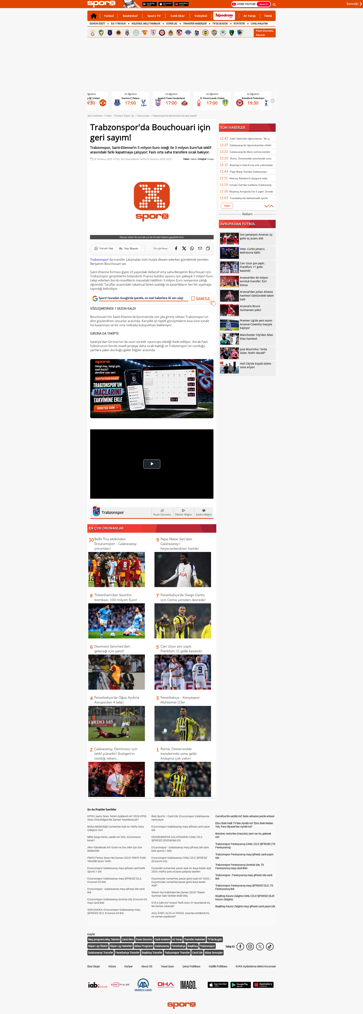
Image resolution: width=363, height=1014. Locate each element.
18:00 (256, 103)
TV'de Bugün (214, 939)
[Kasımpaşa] (188, 32)
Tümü (268, 16)
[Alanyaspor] (171, 32)
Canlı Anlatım (162, 939)
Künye (112, 966)
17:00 (92, 103)
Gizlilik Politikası (218, 966)
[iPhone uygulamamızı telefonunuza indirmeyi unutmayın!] (164, 6)
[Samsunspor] (153, 32)
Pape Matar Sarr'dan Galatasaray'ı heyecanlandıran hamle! (180, 544)
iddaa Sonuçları (214, 952)
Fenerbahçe (178, 946)
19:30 (215, 103)
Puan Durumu (264, 30)
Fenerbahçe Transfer (127, 952)
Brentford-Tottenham (215, 98)
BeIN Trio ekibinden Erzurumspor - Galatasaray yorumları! (115, 544)
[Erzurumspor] (240, 32)
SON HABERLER (232, 128)
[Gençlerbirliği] (118, 32)
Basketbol (130, 16)
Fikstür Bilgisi (183, 514)
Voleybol (201, 16)
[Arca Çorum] (162, 32)
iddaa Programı (143, 946)
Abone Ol (263, 4)
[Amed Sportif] (101, 32)
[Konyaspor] (223, 32)
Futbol (109, 16)
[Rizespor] (136, 32)
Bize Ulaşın (93, 966)
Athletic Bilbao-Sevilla (256, 98)
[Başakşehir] (110, 32)
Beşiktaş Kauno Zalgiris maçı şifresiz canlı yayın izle (245, 906)
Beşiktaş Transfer (152, 952)
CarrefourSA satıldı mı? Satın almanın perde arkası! (245, 816)
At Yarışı (249, 16)
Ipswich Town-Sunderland (133, 98)
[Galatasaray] (92, 32)
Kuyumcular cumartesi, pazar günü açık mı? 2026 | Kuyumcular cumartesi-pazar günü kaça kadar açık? (180, 882)
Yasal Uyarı (167, 966)
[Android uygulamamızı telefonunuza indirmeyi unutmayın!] (148, 6)
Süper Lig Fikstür (98, 946)
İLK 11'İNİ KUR (118, 23)
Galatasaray (162, 946)
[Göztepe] (144, 32)
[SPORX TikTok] (270, 946)
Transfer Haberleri (194, 939)
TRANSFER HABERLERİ (194, 23)
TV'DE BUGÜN (220, 23)
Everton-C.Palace (93, 98)
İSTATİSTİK (239, 23)
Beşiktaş (193, 946)
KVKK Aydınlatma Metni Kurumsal (256, 966)
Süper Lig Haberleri (121, 946)
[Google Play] (240, 987)
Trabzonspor (99, 259)
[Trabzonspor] (197, 32)
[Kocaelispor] (231, 32)
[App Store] (218, 987)
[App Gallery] (263, 987)
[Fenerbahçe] (205, 32)
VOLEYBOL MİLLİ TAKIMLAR (146, 23)
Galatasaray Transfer (100, 952)
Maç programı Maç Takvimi (104, 939)
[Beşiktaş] (127, 32)
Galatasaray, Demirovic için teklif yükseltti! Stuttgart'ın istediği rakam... (115, 753)
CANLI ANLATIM (259, 23)
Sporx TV (154, 16)
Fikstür (260, 35)
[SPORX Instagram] (250, 946)
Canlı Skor (178, 16)
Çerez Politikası (191, 966)
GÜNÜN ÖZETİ (97, 23)
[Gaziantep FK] (179, 32)
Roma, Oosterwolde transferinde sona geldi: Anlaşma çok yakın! (179, 753)
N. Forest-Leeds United (174, 98)
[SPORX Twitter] (260, 946)
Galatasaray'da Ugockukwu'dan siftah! (250, 145)
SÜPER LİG (171, 23)
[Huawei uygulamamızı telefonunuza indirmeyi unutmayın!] (180, 6)
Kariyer (128, 966)
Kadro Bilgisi (204, 514)
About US (146, 966)
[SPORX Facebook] (240, 946)
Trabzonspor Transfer (177, 952)
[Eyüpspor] (214, 32)
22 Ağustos (93, 94)
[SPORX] (181, 1005)
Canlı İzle (197, 952)
